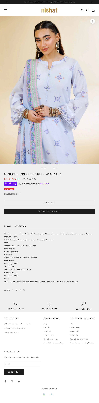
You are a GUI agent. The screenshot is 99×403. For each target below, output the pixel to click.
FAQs (72, 324)
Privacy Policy (48, 335)
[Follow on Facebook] (5, 381)
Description (20, 226)
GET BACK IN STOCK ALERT (49, 211)
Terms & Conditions (50, 339)
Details (7, 226)
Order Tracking (15, 308)
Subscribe (14, 372)
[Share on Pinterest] (20, 290)
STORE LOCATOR (49, 308)
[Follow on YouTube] (19, 381)
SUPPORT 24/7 (83, 309)
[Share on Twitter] (16, 290)
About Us (47, 327)
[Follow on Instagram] (12, 381)
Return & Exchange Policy (79, 339)
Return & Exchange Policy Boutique (82, 343)
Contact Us (74, 335)
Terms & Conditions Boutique (54, 343)
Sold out (49, 202)
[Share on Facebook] (13, 290)
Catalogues (47, 331)
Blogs (46, 324)
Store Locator (74, 331)
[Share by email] (24, 290)
